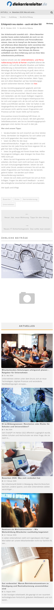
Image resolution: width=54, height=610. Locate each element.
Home (3, 17)
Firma (17, 199)
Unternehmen (8, 204)
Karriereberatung (30, 199)
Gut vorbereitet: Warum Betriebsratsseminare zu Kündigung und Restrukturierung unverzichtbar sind (25, 586)
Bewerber (7, 199)
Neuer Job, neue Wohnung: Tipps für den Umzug (27, 217)
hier (35, 83)
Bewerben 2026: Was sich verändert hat (26, 12)
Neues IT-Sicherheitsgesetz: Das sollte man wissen (27, 229)
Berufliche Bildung (26, 28)
